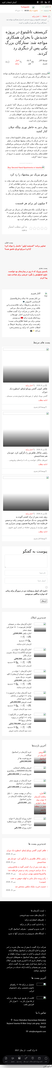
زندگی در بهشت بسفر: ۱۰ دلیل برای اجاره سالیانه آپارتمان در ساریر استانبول (19, 796)
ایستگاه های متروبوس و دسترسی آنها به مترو (26, 933)
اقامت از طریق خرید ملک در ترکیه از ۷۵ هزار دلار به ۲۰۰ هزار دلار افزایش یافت (20, 1001)
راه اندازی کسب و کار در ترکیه (32, 924)
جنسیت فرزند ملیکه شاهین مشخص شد (30, 886)
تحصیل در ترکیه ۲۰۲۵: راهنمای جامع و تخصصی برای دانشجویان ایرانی (21, 987)
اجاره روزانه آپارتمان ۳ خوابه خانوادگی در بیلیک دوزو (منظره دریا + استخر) (19, 821)
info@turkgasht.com (37, 1031)
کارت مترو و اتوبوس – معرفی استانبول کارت (26, 929)
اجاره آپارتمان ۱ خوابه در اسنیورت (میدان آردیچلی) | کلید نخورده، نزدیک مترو (19, 674)
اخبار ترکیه (35, 16)
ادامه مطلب (42, 400)
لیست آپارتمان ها (37, 911)
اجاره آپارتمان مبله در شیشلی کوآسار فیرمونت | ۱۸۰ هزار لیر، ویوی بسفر (18, 627)
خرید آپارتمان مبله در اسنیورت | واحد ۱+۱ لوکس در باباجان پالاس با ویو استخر (19, 696)
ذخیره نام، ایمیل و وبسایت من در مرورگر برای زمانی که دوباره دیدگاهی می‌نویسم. (26, 592)
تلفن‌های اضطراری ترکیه (34, 920)
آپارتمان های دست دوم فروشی (32, 915)
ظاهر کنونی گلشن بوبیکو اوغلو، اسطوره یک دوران (26, 850)
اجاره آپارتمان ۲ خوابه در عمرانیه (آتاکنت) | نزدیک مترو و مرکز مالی (19, 652)
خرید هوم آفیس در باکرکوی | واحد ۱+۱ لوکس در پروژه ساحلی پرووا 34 (20, 717)
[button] (47, 1066)
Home (45, 16)
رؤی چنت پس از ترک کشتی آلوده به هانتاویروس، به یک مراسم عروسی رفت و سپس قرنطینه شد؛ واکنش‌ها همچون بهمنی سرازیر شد (26, 520)
